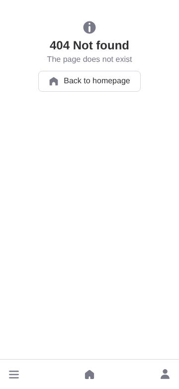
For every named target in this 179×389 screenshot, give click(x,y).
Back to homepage (97, 81)
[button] (13, 374)
